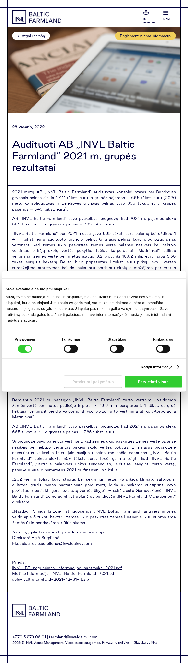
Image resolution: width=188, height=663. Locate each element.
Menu (167, 19)
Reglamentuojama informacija (145, 36)
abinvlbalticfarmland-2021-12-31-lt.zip (50, 579)
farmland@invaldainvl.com (73, 637)
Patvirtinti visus (153, 381)
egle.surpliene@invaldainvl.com (62, 543)
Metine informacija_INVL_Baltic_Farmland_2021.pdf (64, 573)
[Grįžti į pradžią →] (36, 17)
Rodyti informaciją (157, 367)
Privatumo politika (115, 642)
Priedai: (19, 562)
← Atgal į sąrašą (31, 36)
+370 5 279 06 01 (29, 637)
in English (149, 21)
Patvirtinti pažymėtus (93, 381)
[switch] (71, 349)
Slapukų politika (145, 642)
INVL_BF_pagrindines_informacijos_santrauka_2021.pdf (67, 568)
